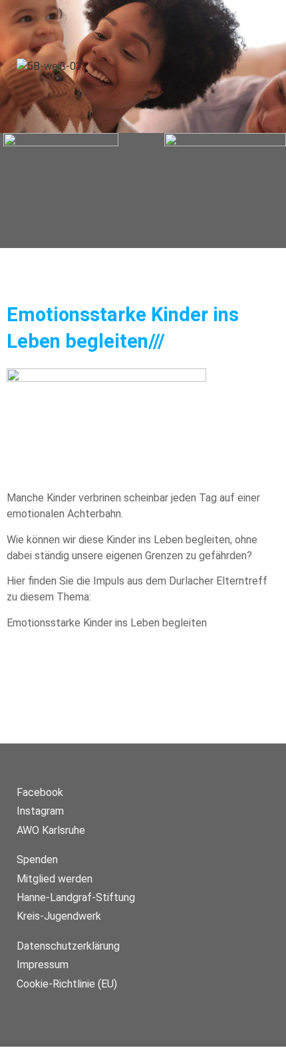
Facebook (40, 792)
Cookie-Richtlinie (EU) (67, 984)
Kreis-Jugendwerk (59, 916)
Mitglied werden (54, 878)
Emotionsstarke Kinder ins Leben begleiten (107, 622)
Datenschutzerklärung (68, 946)
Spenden (37, 859)
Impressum (43, 964)
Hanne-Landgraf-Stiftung (76, 897)
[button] (143, 190)
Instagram (40, 811)
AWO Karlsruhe (51, 830)
